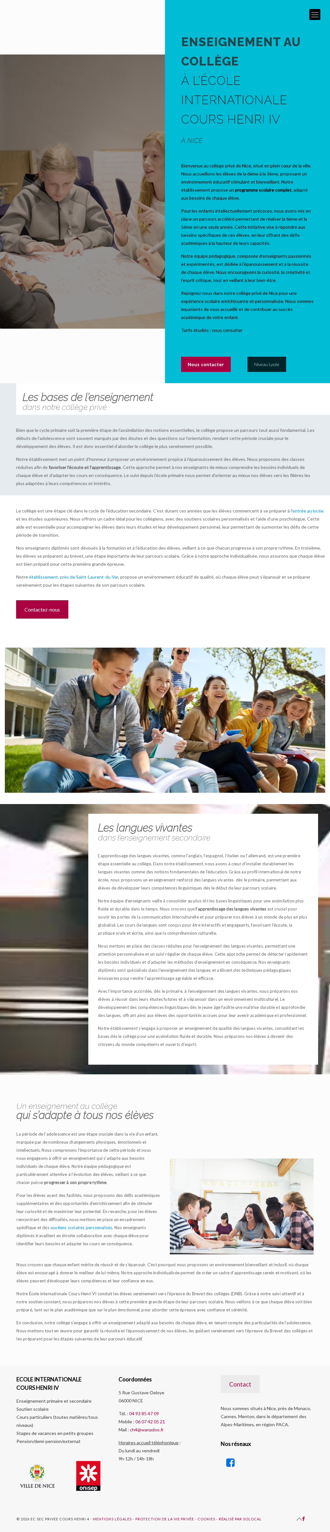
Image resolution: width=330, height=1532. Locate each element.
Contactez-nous (42, 609)
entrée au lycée (308, 510)
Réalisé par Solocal (240, 1519)
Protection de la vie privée (164, 1519)
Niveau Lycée (266, 364)
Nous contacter (206, 364)
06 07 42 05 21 (150, 1421)
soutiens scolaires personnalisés (81, 1227)
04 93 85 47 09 (144, 1413)
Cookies (206, 1519)
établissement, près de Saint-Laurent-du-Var (73, 577)
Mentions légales (112, 1519)
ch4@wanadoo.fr (147, 1429)
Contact (240, 1384)
